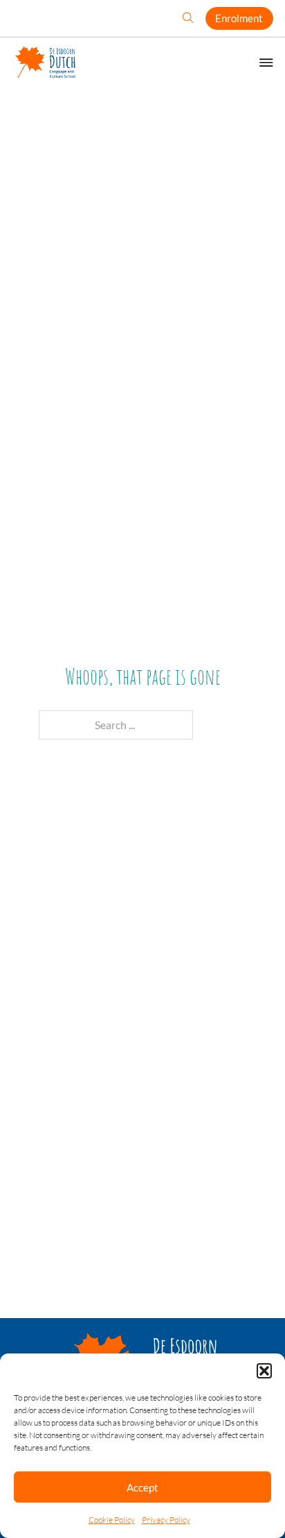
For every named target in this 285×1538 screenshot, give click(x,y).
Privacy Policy (166, 1519)
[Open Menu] (266, 62)
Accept (142, 1487)
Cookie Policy (112, 1519)
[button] (264, 1371)
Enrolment (239, 18)
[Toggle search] (188, 19)
